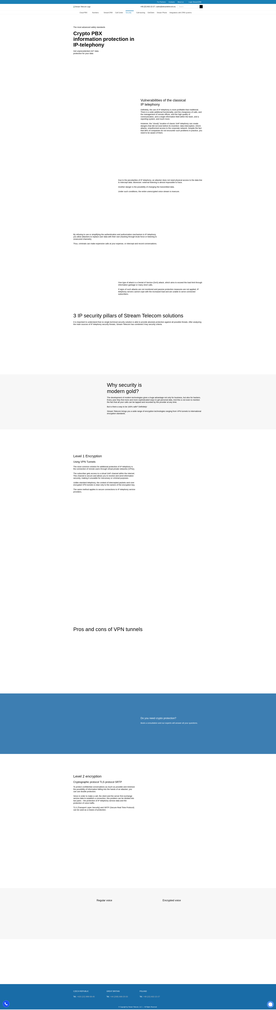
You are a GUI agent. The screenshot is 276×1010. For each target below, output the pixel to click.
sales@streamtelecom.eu (166, 7)
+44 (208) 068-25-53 (119, 997)
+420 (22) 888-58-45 (86, 997)
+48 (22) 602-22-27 (147, 7)
